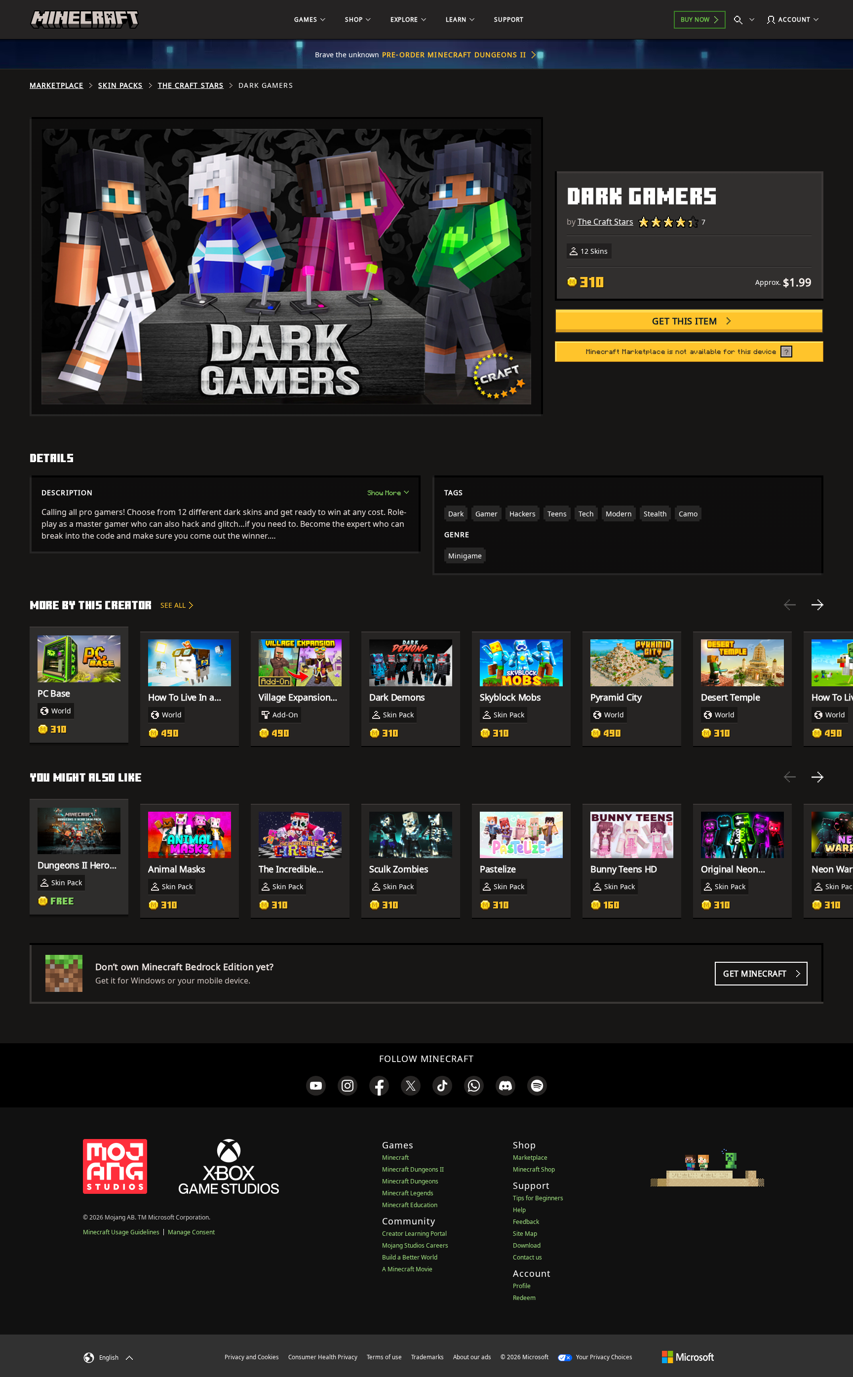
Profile (522, 1286)
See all (173, 605)
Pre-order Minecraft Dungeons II (454, 54)
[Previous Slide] (790, 605)
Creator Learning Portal (414, 1233)
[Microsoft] (688, 1356)
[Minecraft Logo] (84, 19)
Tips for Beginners (538, 1198)
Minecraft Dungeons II (413, 1169)
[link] (316, 1086)
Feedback (526, 1222)
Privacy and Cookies (252, 1357)
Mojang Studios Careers (415, 1245)
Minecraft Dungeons (410, 1181)
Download (527, 1245)
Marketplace (56, 85)
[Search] (746, 19)
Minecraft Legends (407, 1193)
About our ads (472, 1357)
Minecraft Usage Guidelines (121, 1232)
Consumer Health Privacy (322, 1357)
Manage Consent (191, 1232)
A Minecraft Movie (407, 1269)
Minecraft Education (409, 1205)
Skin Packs (120, 85)
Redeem (524, 1298)
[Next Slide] (817, 605)
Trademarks (427, 1357)
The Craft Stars (191, 85)
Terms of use (384, 1357)
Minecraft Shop (534, 1169)
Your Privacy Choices (603, 1357)
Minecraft (395, 1157)
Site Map (525, 1233)
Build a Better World (409, 1257)
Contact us (527, 1257)
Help (519, 1210)
